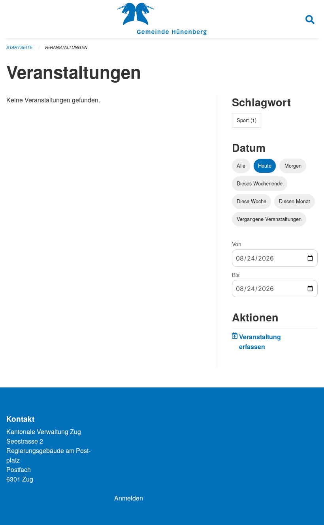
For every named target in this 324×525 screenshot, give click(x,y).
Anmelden (128, 497)
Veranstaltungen (65, 47)
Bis (235, 275)
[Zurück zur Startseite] (162, 19)
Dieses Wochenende (260, 183)
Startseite (19, 47)
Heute (264, 165)
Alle (241, 165)
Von (236, 244)
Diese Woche (251, 201)
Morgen (292, 165)
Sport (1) (246, 120)
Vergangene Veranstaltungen (269, 219)
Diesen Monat (294, 201)
